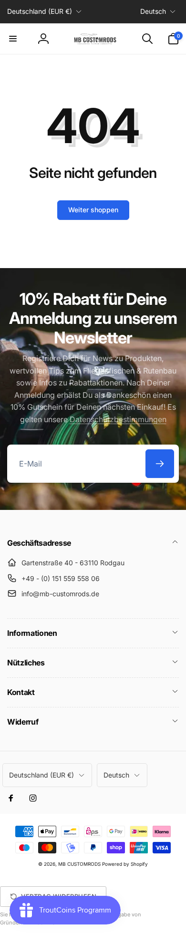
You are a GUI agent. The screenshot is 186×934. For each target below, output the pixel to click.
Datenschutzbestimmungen (118, 419)
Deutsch (153, 11)
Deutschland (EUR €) (39, 11)
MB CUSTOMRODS (79, 864)
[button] (12, 38)
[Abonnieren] (159, 463)
